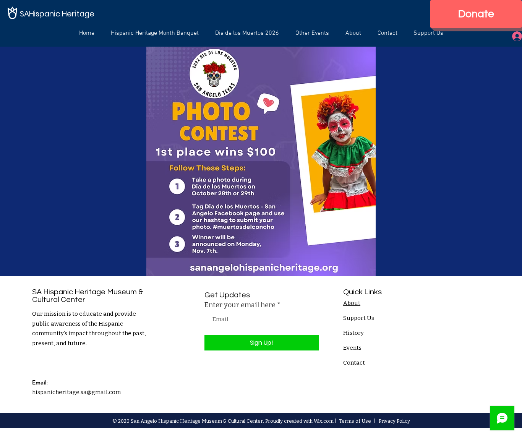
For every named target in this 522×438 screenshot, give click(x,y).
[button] (312, 33)
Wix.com (324, 421)
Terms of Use (355, 421)
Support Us (358, 318)
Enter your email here (240, 305)
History (353, 332)
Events (352, 347)
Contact (354, 362)
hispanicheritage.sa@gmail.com (76, 392)
